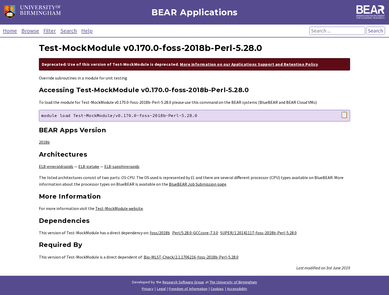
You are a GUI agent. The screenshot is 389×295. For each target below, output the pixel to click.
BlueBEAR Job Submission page (197, 184)
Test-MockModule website (119, 208)
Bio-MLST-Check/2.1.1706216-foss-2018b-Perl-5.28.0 (191, 257)
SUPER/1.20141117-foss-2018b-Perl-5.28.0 (258, 232)
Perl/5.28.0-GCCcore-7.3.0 (195, 232)
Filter (49, 30)
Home (10, 30)
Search (68, 30)
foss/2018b (160, 232)
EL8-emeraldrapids (56, 166)
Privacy (147, 288)
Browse (30, 30)
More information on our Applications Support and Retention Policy (249, 64)
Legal (161, 288)
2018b (44, 142)
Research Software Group (183, 282)
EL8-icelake (88, 166)
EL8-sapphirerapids (121, 166)
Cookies (217, 288)
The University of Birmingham (233, 282)
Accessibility (237, 288)
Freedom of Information (188, 288)
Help (87, 30)
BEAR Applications (194, 12)
